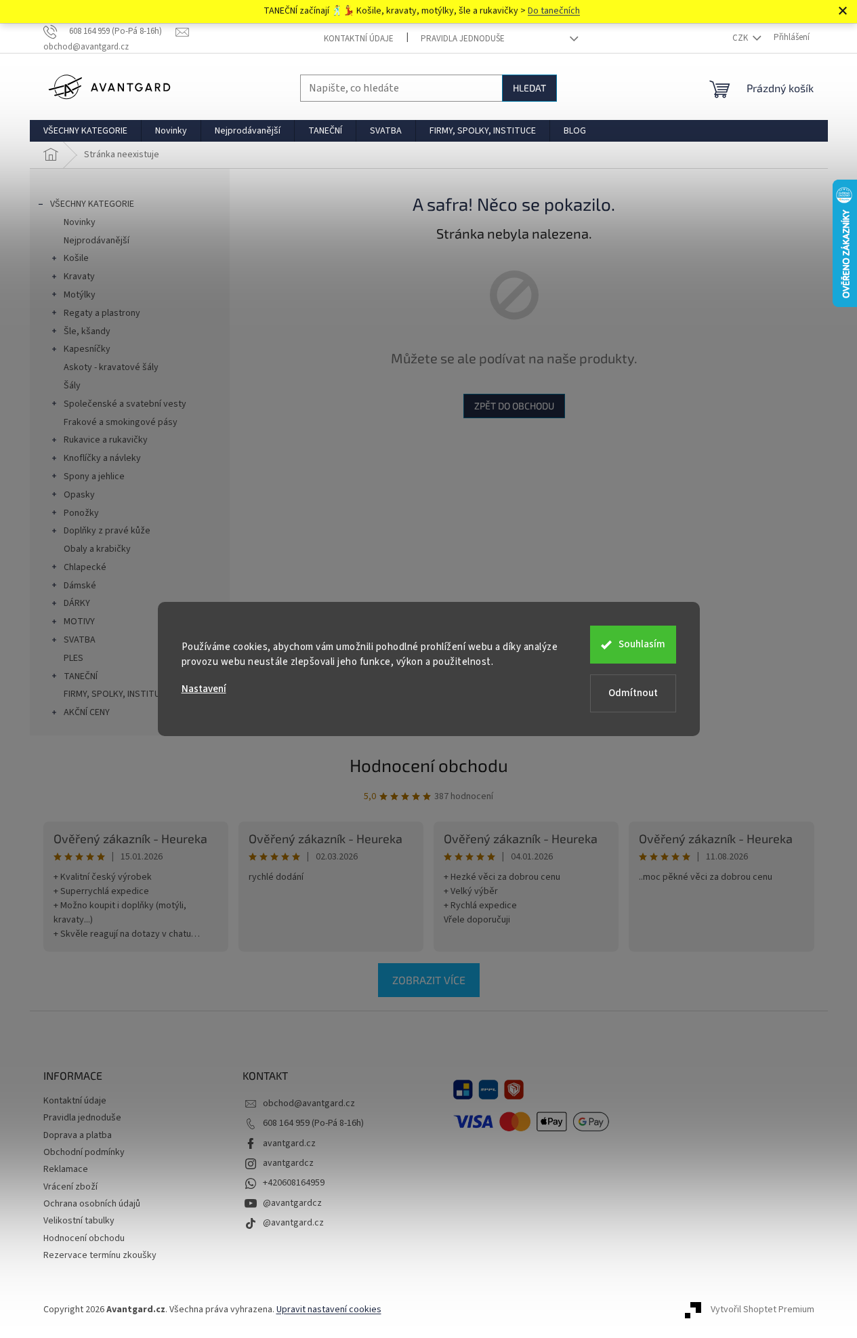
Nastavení (204, 689)
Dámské (80, 585)
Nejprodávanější (96, 240)
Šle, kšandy (87, 331)
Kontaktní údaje (359, 39)
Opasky (79, 495)
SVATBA (80, 640)
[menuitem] (85, 131)
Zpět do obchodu (514, 405)
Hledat (529, 88)
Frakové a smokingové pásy (120, 422)
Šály (72, 385)
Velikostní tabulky (78, 1221)
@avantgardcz (292, 1203)
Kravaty (79, 276)
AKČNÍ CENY (87, 712)
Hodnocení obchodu (429, 764)
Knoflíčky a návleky (102, 458)
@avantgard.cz (293, 1223)
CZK (741, 38)
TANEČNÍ (81, 676)
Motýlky (80, 295)
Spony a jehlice (94, 476)
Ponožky (81, 513)
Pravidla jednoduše (463, 39)
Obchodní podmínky (84, 1152)
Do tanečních (554, 11)
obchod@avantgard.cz (309, 1103)
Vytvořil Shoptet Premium (762, 1309)
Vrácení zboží (70, 1187)
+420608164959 (294, 1183)
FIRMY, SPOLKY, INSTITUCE (117, 694)
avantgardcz (288, 1163)
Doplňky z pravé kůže (107, 531)
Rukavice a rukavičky (106, 440)
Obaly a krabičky (97, 549)
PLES (73, 658)
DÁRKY (77, 603)
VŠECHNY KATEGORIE (92, 204)
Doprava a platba (77, 1135)
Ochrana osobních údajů (91, 1204)
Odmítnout (633, 693)
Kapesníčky (87, 349)
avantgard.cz (289, 1143)
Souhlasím (642, 644)
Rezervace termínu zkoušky (99, 1255)
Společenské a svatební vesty (125, 404)
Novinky (80, 222)
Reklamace (65, 1169)
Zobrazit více (428, 979)
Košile (76, 258)
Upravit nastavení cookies (328, 1309)
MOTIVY (79, 621)
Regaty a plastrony (102, 313)
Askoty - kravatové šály (111, 367)
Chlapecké (85, 567)
